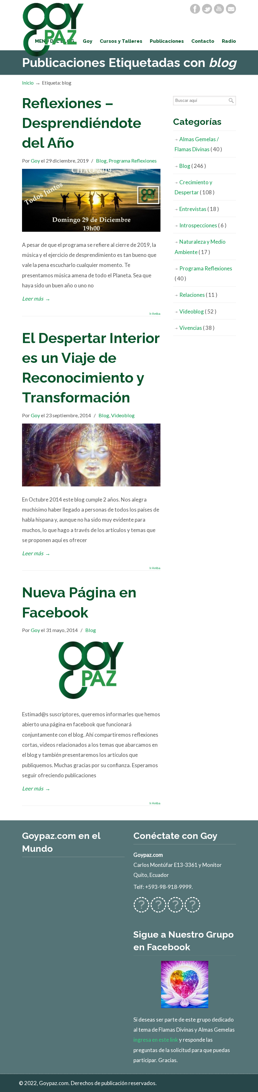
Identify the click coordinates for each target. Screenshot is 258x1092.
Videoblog (123, 415)
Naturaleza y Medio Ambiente (200, 246)
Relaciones (198, 294)
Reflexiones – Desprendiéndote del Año (81, 123)
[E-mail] (231, 9)
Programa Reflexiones (133, 161)
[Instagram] (175, 909)
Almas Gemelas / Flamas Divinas (198, 144)
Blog (101, 161)
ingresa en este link (155, 1039)
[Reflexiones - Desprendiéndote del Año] (91, 229)
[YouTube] (219, 9)
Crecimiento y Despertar (195, 187)
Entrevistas (199, 209)
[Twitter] (207, 9)
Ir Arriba (154, 313)
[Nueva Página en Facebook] (91, 699)
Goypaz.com (53, 29)
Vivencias (197, 327)
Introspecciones (203, 225)
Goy (35, 161)
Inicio (28, 83)
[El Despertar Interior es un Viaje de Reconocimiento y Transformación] (91, 484)
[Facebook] (195, 9)
